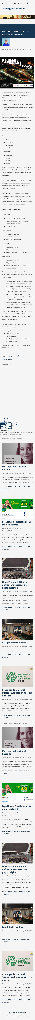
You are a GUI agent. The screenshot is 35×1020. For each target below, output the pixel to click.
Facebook (4, 4)
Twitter (15, 4)
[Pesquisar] (27, 3)
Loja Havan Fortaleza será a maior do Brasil (17, 523)
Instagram (10, 4)
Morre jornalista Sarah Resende (14, 468)
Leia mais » (5, 489)
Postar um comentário (21, 486)
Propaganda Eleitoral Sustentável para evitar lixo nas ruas (17, 692)
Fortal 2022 (11, 356)
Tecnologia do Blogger (18, 1012)
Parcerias (20, 4)
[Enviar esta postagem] (18, 356)
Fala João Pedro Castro (14, 642)
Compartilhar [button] (7, 359)
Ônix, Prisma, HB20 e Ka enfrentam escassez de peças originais (15, 584)
